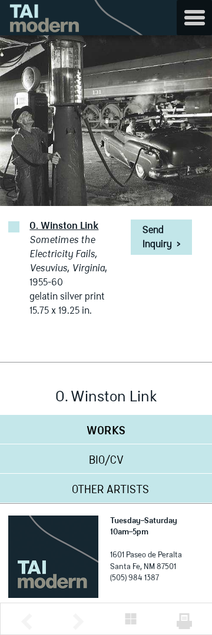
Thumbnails (131, 618)
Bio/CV (106, 461)
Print (184, 621)
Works (106, 431)
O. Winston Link (63, 226)
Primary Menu (194, 17)
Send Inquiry (161, 238)
